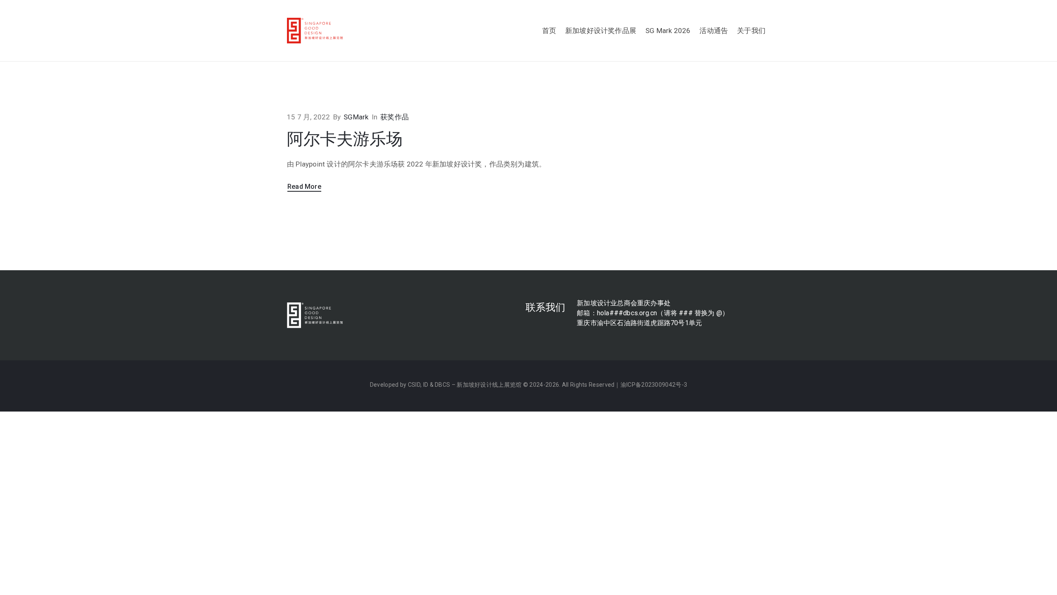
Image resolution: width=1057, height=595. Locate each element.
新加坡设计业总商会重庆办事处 (624, 303)
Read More (304, 186)
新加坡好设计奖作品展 (600, 30)
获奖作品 (394, 117)
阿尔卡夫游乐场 (345, 139)
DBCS (442, 384)
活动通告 (713, 30)
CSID (414, 384)
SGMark (356, 117)
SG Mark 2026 (667, 30)
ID (426, 384)
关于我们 (751, 30)
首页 (549, 30)
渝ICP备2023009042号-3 (654, 384)
